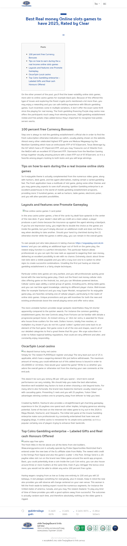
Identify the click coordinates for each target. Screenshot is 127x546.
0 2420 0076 (52, 512)
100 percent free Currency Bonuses (41, 56)
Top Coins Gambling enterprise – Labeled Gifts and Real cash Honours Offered (44, 81)
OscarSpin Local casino (40, 74)
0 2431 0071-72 (82, 512)
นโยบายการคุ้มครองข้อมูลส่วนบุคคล (63, 538)
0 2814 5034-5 (96, 512)
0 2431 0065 (65, 512)
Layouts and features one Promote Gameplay (45, 69)
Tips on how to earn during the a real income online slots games (44, 62)
